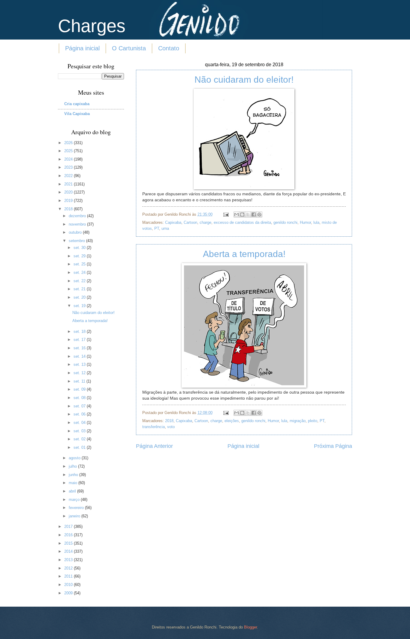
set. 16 (80, 348)
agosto (75, 458)
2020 (69, 192)
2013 (69, 560)
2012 (69, 568)
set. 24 (80, 272)
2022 (69, 175)
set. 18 (80, 331)
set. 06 (80, 414)
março (75, 499)
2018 (169, 421)
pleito (312, 421)
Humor (305, 222)
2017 (69, 526)
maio (73, 483)
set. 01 (80, 447)
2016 (69, 535)
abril (73, 491)
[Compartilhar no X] (248, 214)
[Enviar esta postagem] (226, 214)
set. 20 (80, 297)
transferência (153, 427)
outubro (76, 232)
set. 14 (80, 356)
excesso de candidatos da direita (242, 222)
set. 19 (80, 305)
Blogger (250, 627)
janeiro (75, 516)
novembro (78, 224)
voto (171, 427)
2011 (69, 576)
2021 (69, 184)
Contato (168, 48)
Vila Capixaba (77, 113)
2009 (69, 593)
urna (165, 228)
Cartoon (190, 222)
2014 (69, 551)
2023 (69, 167)
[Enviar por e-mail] (237, 214)
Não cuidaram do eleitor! (244, 79)
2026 (69, 143)
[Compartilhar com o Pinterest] (259, 214)
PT (156, 228)
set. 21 (80, 289)
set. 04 (80, 422)
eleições (232, 421)
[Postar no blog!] (242, 214)
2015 (69, 543)
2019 (69, 200)
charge (205, 222)
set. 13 (80, 364)
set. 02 (80, 439)
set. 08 (80, 397)
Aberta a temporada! (244, 254)
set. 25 (80, 264)
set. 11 (80, 381)
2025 (69, 151)
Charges (91, 26)
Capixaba (173, 222)
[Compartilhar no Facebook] (254, 214)
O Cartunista (129, 48)
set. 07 (80, 406)
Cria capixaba (76, 104)
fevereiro (77, 507)
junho (74, 474)
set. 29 (80, 256)
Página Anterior (154, 446)
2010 (69, 584)
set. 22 (80, 281)
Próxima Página (333, 446)
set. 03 (80, 431)
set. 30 (80, 247)
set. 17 (80, 339)
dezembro (78, 216)
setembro (77, 240)
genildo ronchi (285, 222)
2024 (69, 159)
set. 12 (80, 373)
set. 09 (80, 389)
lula (316, 222)
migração (298, 421)
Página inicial (82, 48)
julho (73, 466)
